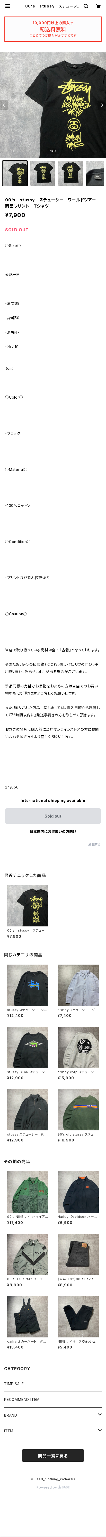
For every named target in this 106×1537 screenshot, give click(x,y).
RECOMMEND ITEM (22, 1399)
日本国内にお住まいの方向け (53, 831)
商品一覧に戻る (53, 1455)
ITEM (8, 1431)
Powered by (47, 1487)
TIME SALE (14, 1384)
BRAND (10, 1415)
